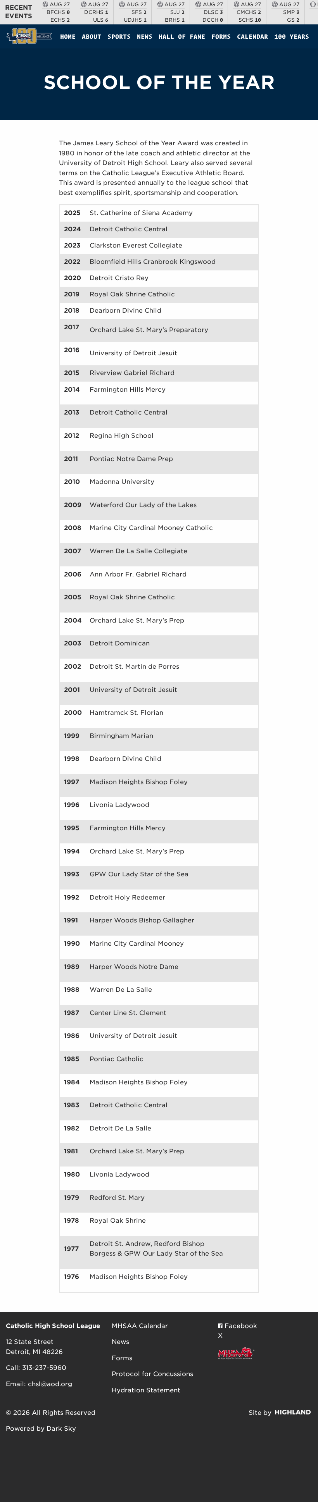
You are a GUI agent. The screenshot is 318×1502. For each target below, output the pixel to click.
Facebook (240, 1326)
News (144, 36)
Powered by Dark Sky (41, 1428)
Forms (221, 36)
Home (68, 36)
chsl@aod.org (50, 1384)
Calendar (252, 36)
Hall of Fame (182, 36)
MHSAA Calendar (140, 1326)
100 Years (291, 36)
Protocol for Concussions (152, 1374)
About (91, 36)
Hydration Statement (146, 1390)
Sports (119, 36)
